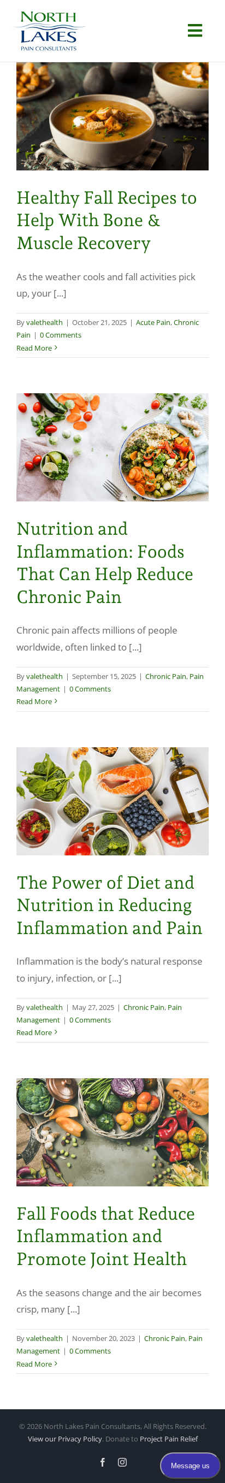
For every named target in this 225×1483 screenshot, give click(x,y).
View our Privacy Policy (65, 1439)
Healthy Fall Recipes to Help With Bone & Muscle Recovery (106, 220)
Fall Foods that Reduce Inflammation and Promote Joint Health (105, 1236)
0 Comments (60, 335)
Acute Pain (153, 322)
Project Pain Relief (169, 1439)
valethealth (44, 322)
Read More (34, 348)
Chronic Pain (165, 676)
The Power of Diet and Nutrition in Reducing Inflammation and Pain (109, 905)
